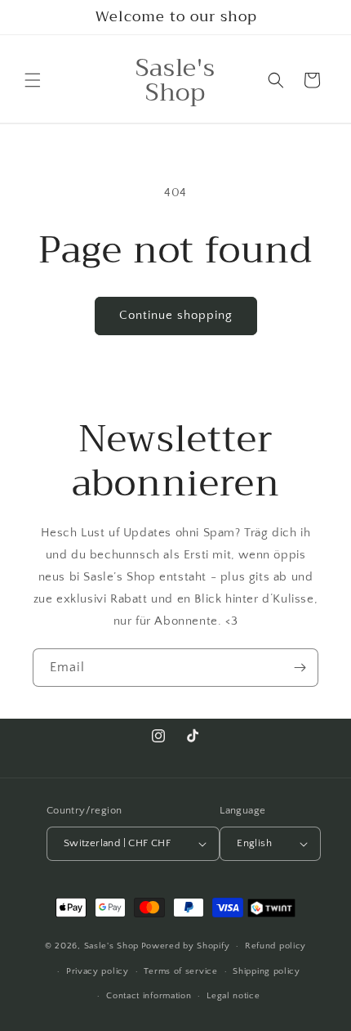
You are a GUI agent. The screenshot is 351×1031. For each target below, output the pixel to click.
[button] (33, 80)
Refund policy (275, 946)
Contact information (148, 996)
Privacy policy (97, 971)
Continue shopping (176, 315)
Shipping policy (266, 971)
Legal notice (233, 996)
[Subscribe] (300, 667)
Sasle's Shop (111, 946)
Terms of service (180, 971)
